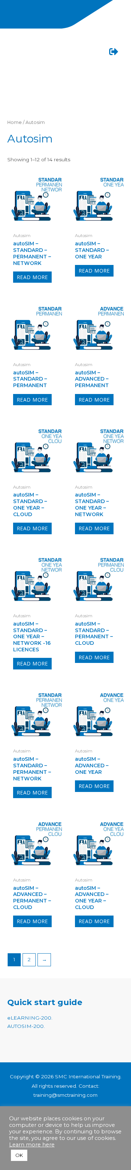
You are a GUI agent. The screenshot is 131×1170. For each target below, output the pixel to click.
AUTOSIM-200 (25, 1026)
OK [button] (19, 1155)
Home (14, 122)
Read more (32, 277)
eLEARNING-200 (29, 1018)
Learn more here (32, 1144)
